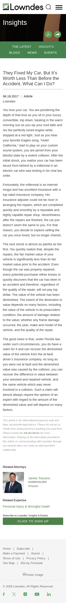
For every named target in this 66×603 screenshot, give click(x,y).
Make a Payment (14, 553)
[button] (57, 34)
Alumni (35, 553)
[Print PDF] (48, 34)
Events (50, 52)
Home (7, 548)
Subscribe (23, 548)
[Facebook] (4, 594)
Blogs (14, 52)
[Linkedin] (49, 594)
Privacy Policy (35, 558)
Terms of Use (11, 558)
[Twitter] (14, 594)
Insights (46, 46)
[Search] (48, 7)
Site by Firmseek (31, 563)
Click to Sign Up (33, 521)
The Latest (21, 46)
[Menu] (59, 7)
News (32, 52)
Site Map (8, 563)
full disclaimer (32, 432)
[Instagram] (25, 594)
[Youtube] (37, 594)
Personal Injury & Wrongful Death (26, 506)
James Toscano (39, 478)
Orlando (33, 486)
